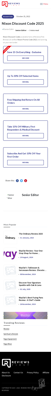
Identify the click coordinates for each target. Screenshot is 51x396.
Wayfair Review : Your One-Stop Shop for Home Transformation (31, 253)
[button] (44, 4)
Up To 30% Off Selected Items (23, 76)
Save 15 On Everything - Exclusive (24, 52)
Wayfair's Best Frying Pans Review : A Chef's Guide (31, 299)
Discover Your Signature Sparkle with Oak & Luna (30, 284)
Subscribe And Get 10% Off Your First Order (24, 155)
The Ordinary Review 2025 (31, 233)
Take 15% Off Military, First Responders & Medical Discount (23, 128)
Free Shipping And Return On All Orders (23, 101)
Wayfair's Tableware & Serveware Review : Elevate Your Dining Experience (31, 270)
